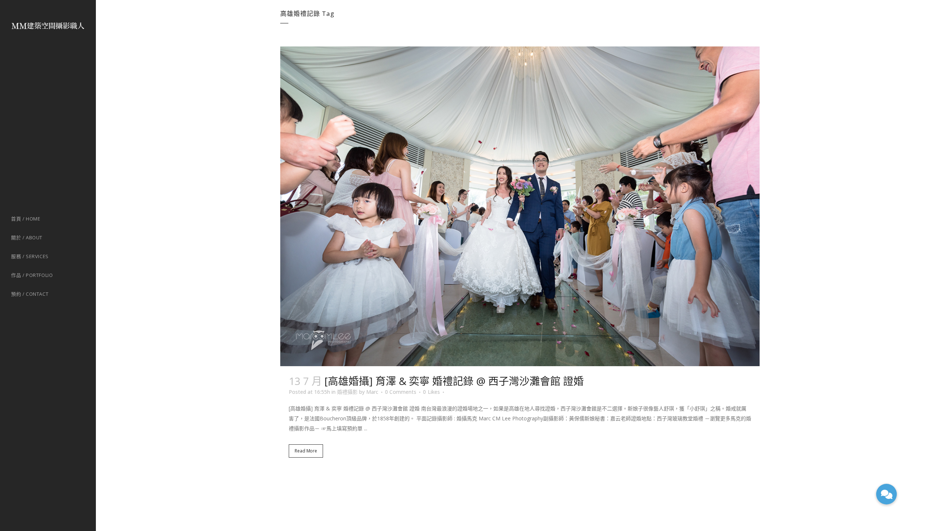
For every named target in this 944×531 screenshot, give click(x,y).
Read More (306, 451)
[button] (886, 494)
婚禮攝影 (347, 391)
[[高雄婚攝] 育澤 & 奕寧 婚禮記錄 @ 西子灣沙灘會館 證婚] (520, 206)
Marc (372, 391)
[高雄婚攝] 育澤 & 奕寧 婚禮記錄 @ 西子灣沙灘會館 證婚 (454, 381)
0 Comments (400, 391)
